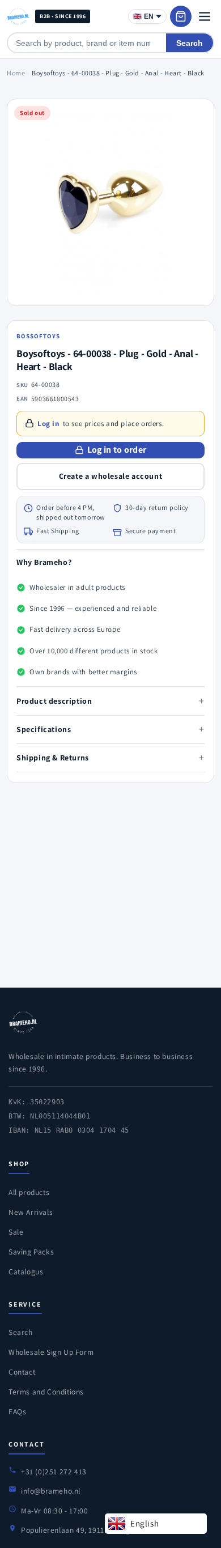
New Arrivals (30, 1212)
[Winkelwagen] (181, 16)
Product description (110, 700)
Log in (48, 423)
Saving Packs (31, 1252)
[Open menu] (204, 16)
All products (28, 1192)
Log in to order (117, 450)
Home (16, 73)
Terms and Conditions (46, 1392)
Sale (15, 1232)
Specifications (110, 728)
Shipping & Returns (110, 757)
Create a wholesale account (111, 476)
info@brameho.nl (50, 1491)
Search (189, 43)
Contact (21, 1372)
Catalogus (25, 1271)
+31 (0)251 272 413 (54, 1471)
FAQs (17, 1411)
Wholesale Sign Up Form (51, 1352)
